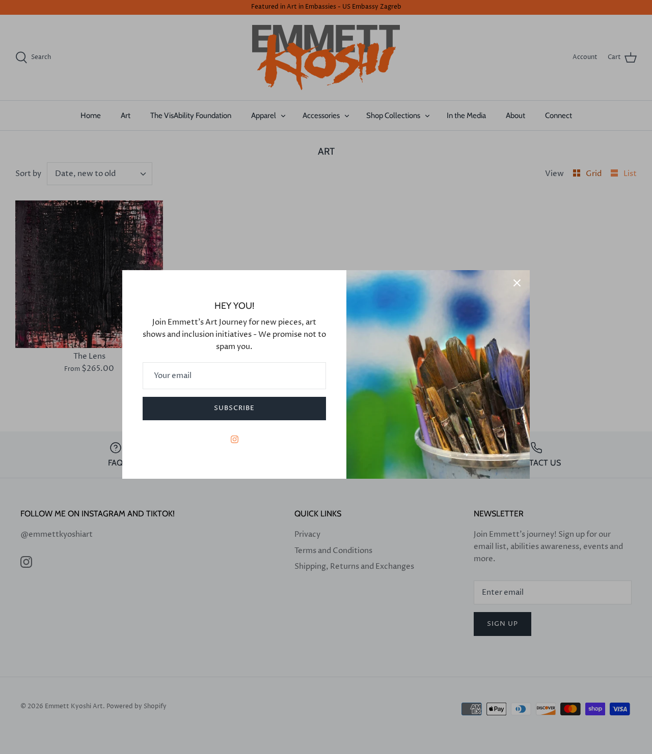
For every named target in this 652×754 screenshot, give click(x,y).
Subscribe (234, 408)
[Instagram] (234, 439)
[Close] (517, 283)
